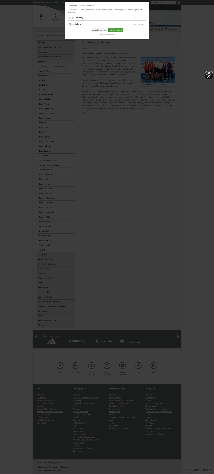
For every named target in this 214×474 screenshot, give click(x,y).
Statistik (78, 24)
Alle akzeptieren (116, 30)
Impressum (102, 34)
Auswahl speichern (99, 30)
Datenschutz (111, 34)
